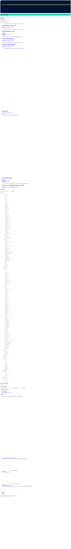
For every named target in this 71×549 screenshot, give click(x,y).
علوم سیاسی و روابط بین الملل (8, 305)
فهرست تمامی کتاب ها (5, 8)
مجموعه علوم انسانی (6, 207)
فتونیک (6, 244)
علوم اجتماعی (6, 211)
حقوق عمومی (6, 221)
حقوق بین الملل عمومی (7, 222)
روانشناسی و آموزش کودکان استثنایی (9, 218)
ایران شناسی (6, 303)
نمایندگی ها (3, 9)
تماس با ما (3, 12)
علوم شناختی (6, 322)
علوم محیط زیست (7, 320)
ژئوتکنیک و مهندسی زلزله (9, 373)
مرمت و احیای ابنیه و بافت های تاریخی (9, 341)
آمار (5, 246)
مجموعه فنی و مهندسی (6, 194)
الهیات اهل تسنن (7, 297)
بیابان (5, 263)
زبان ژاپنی (6, 304)
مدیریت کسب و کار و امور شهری (8, 312)
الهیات (6, 212)
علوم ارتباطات (6, 231)
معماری (6, 236)
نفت (5, 201)
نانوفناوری (6, 278)
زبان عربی (6, 290)
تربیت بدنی (6, 287)
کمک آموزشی (3, 376)
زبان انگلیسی (6, 300)
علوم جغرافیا (6, 289)
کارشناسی (3, 350)
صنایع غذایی (6, 250)
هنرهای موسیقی (7, 344)
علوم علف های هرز (7, 257)
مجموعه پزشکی (5, 366)
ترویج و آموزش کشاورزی (7, 327)
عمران (6, 195)
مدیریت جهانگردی (7, 302)
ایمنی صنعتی (6, 283)
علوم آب (6, 264)
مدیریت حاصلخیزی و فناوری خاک (8, 253)
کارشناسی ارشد (4, 267)
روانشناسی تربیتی (7, 216)
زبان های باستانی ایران (7, 293)
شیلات (6, 262)
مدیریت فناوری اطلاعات (7, 228)
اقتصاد (6, 234)
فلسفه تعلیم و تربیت (7, 214)
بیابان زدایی (6, 336)
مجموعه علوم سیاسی (7, 224)
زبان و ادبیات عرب (7, 209)
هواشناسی (6, 241)
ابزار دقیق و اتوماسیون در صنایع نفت (9, 281)
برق (5, 364)
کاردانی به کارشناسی (4, 371)
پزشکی (6, 200)
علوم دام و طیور (7, 329)
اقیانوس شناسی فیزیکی (7, 321)
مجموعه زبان (5, 266)
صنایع (5, 276)
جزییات (4, 35)
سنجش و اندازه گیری (7, 219)
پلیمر (5, 199)
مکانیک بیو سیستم (7, 248)
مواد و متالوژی (6, 203)
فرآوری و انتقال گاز (7, 275)
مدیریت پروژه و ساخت (7, 235)
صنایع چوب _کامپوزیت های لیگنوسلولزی (9, 252)
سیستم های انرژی (7, 206)
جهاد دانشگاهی (5, 391)
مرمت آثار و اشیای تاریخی (8, 237)
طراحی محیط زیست (7, 280)
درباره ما (3, 493)
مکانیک (6, 196)
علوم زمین (6, 313)
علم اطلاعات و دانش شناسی (8, 299)
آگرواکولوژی (6, 258)
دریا (5, 197)
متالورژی (6, 359)
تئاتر (5, 238)
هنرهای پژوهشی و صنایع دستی (8, 343)
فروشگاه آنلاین (4, 7)
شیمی (6, 240)
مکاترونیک (6, 285)
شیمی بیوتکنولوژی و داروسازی (8, 279)
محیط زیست (6, 311)
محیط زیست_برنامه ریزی (7, 232)
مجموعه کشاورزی (5, 247)
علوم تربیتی (6, 298)
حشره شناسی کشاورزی (7, 260)
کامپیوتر (6, 202)
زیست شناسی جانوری (7, 242)
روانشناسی (6, 220)
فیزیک (6, 243)
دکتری (2, 193)
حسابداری (6, 230)
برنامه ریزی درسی (7, 215)
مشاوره (6, 310)
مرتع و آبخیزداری (7, 324)
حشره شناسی (6, 332)
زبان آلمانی (6, 301)
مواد (5, 286)
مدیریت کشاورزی (7, 337)
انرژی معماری (6, 348)
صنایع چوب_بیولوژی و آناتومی (8, 251)
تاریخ (5, 292)
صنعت (6, 360)
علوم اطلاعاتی (6, 323)
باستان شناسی (6, 306)
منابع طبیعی (6, 265)
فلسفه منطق (6, 213)
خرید (2, 35)
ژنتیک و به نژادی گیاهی (7, 255)
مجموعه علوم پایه (5, 239)
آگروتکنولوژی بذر (7, 256)
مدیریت (6, 227)
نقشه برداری (6, 272)
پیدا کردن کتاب (2, 19)
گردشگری (6, 229)
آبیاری (5, 375)
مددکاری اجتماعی (7, 309)
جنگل (5, 261)
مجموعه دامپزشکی (6, 349)
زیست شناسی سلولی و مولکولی (8, 316)
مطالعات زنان (6, 308)
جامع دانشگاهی (5, 378)
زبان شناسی (6, 294)
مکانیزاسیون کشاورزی (7, 249)
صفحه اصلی (3, 6)
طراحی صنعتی (6, 345)
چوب (5, 331)
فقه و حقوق (6, 295)
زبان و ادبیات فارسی (7, 208)
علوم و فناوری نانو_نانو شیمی (8, 245)
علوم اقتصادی (6, 210)
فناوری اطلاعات (7, 352)
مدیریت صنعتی (6, 226)
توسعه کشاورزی (7, 259)
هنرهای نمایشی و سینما (7, 342)
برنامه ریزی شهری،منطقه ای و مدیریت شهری (10, 339)
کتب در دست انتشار (4, 357)
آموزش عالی (6, 217)
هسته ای (6, 205)
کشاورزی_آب (6, 325)
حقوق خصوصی (6, 223)
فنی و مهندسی (5, 372)
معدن (5, 198)
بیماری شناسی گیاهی (7, 333)
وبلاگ (2, 10)
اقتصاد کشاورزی (7, 326)
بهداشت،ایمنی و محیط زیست (8, 282)
